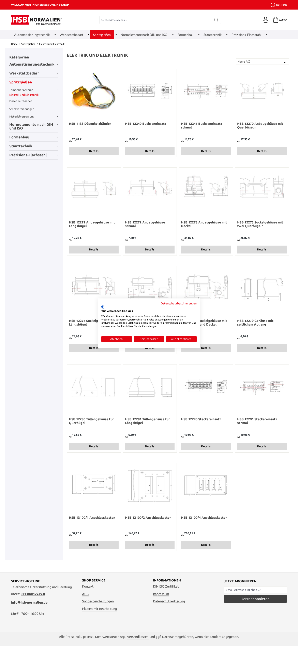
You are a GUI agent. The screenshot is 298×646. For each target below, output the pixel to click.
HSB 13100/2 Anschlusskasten (148, 517)
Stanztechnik (20, 146)
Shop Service (93, 580)
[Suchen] (216, 20)
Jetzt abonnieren (255, 599)
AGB (85, 594)
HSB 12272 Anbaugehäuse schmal (145, 224)
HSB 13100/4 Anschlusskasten (204, 517)
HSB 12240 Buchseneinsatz (145, 123)
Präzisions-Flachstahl (28, 155)
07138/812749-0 (33, 594)
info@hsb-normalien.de (29, 602)
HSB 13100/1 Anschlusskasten (92, 517)
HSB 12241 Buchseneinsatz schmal (201, 125)
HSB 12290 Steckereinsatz (201, 419)
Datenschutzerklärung (169, 601)
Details (94, 151)
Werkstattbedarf (24, 73)
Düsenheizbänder (20, 101)
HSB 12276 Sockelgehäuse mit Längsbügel (92, 322)
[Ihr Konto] (266, 20)
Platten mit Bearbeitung (99, 608)
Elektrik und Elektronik (24, 94)
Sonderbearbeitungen (98, 601)
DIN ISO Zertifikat (166, 586)
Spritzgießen (20, 82)
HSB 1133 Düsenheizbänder (90, 123)
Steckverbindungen (21, 109)
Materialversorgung (21, 116)
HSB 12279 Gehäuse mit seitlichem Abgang (255, 322)
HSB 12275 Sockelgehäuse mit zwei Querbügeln (260, 224)
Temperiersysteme (21, 90)
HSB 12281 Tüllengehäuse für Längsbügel (147, 421)
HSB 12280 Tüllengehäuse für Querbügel (91, 421)
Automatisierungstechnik (31, 64)
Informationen (167, 580)
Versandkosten (138, 636)
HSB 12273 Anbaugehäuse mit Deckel (204, 224)
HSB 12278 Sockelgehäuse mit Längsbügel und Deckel (204, 322)
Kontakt (87, 586)
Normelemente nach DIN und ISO (31, 126)
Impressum (161, 594)
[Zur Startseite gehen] (36, 20)
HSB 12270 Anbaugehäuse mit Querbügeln (260, 125)
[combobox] (155, 20)
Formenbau (19, 137)
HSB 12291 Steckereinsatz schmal (257, 421)
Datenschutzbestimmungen (179, 303)
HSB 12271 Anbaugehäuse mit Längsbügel (92, 224)
